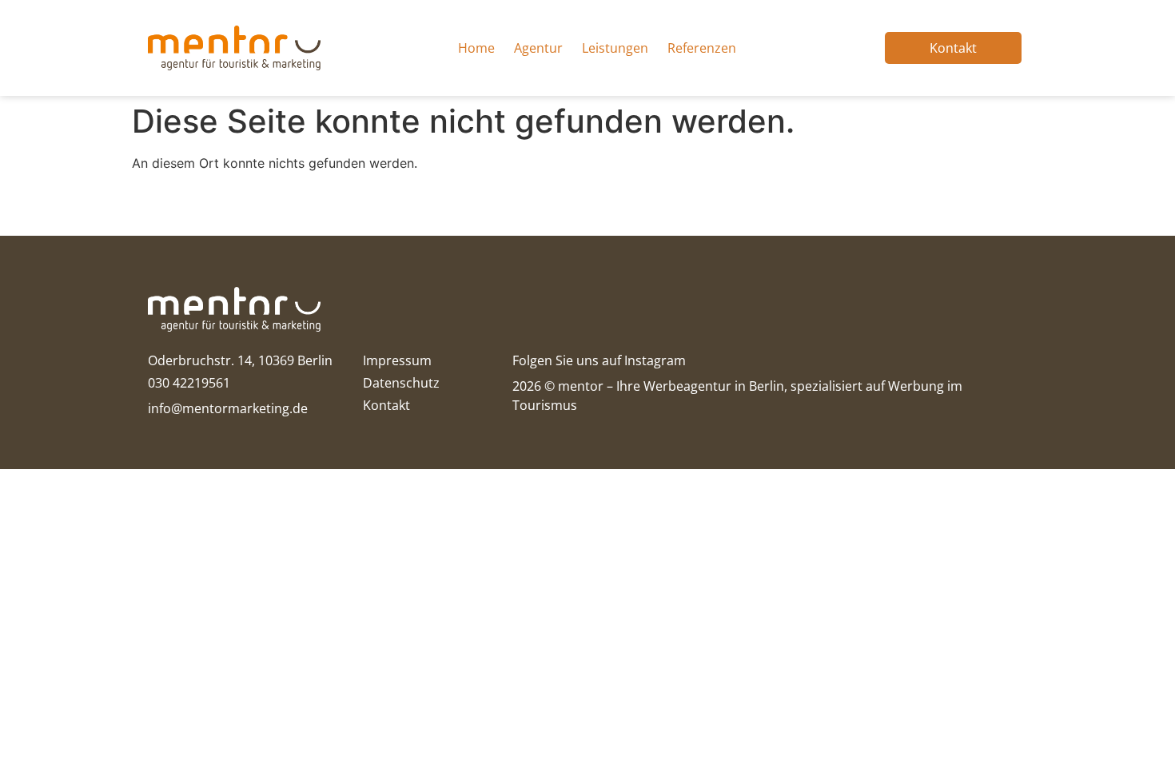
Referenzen (701, 48)
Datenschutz (401, 383)
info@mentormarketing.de (228, 408)
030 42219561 (189, 383)
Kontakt (386, 405)
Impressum (397, 360)
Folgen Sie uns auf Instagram (599, 360)
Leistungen (615, 48)
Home (476, 48)
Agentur (538, 48)
